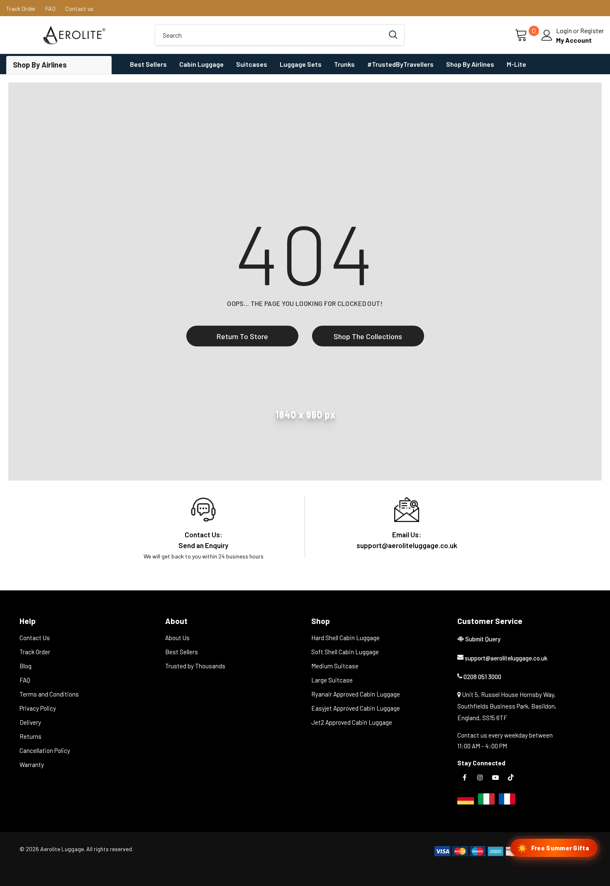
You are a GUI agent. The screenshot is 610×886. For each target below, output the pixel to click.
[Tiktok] (510, 776)
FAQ (50, 8)
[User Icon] (547, 35)
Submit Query (482, 639)
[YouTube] (495, 776)
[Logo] (74, 35)
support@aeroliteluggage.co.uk (506, 658)
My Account (574, 40)
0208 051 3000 (482, 676)
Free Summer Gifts (553, 848)
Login (564, 30)
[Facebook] (464, 776)
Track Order (21, 8)
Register (592, 30)
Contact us (79, 8)
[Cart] (522, 35)
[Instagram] (480, 776)
